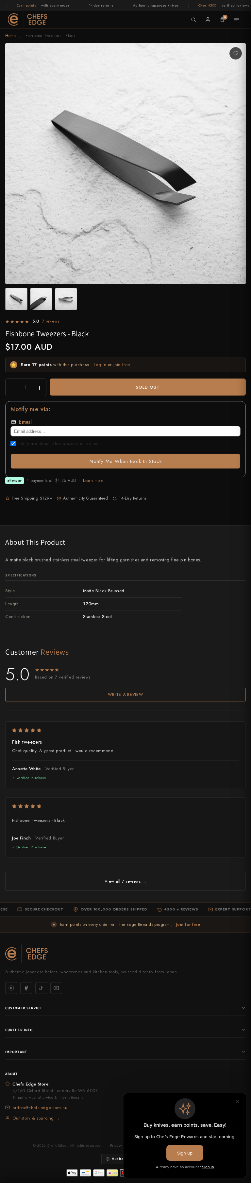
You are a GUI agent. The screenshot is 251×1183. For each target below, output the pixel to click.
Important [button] (16, 1052)
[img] (125, 730)
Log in (100, 365)
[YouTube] (56, 988)
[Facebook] (26, 988)
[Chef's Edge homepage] (125, 954)
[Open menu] (236, 19)
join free (121, 365)
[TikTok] (41, 988)
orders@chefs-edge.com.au (39, 1107)
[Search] (193, 19)
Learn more (93, 481)
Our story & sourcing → (36, 1118)
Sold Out (147, 387)
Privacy (116, 1145)
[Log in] (207, 19)
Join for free (188, 924)
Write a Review (125, 694)
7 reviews (50, 321)
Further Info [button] (19, 1030)
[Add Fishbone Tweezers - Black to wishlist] (235, 53)
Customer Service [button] (23, 1008)
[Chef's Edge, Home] (27, 19)
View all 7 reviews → (125, 881)
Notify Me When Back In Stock (126, 461)
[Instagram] (11, 988)
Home (10, 36)
